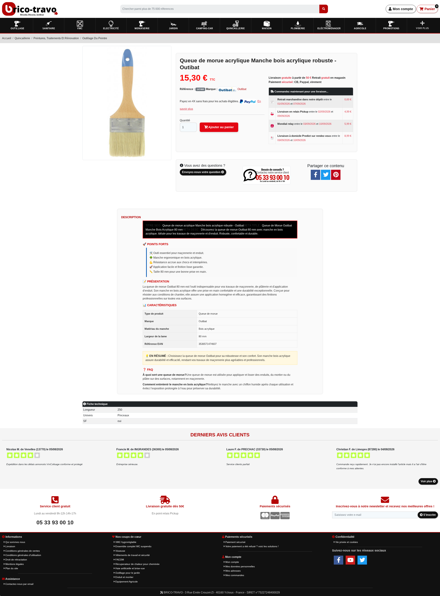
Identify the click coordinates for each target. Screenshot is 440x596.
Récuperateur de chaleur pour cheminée (137, 564)
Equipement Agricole (126, 581)
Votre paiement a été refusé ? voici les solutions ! (252, 546)
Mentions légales (14, 564)
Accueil (6, 38)
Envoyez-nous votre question (201, 172)
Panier (430, 8)
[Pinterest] (335, 175)
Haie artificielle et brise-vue (130, 568)
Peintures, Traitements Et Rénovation (56, 38)
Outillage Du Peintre (94, 38)
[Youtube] (350, 560)
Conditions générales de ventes (22, 550)
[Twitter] (325, 175)
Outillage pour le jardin (127, 572)
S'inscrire (429, 514)
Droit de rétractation (16, 559)
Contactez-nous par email (19, 584)
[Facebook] (315, 175)
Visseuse (120, 550)
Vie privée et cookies (346, 542)
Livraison (10, 546)
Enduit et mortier (124, 577)
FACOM (119, 559)
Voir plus (427, 481)
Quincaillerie (22, 38)
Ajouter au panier (221, 127)
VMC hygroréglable (125, 542)
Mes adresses (233, 570)
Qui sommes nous (15, 542)
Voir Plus (422, 28)
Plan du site (11, 568)
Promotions (391, 28)
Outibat (241, 89)
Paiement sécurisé (235, 542)
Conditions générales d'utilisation (23, 555)
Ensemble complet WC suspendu (133, 546)
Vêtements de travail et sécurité (132, 555)
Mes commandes (234, 575)
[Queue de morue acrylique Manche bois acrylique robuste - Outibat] (126, 102)
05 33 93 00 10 (55, 522)
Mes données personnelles (240, 566)
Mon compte (402, 9)
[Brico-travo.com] (30, 8)
